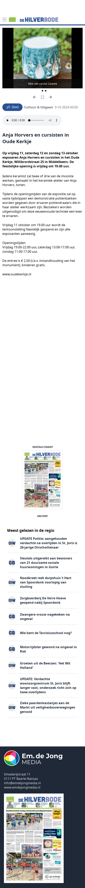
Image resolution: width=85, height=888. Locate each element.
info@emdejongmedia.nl (22, 783)
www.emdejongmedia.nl (22, 787)
